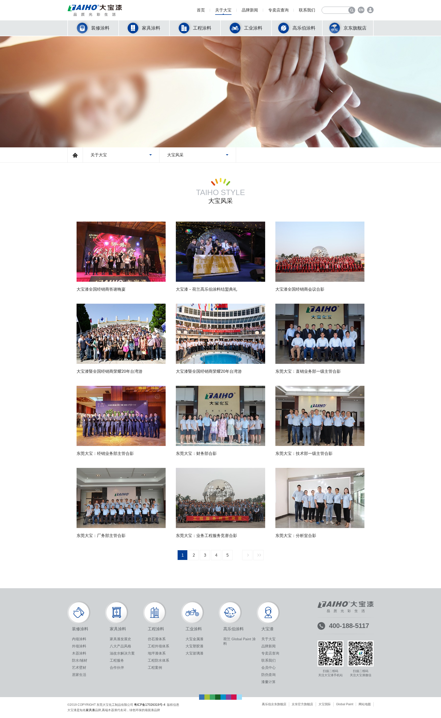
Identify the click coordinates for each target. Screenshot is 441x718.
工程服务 (117, 660)
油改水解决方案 (122, 653)
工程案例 (155, 667)
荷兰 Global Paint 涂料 (239, 641)
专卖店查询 (278, 10)
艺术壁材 (79, 667)
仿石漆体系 (157, 639)
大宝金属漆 (194, 639)
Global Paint (344, 704)
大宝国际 (324, 704)
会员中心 (268, 667)
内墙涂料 (79, 639)
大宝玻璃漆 (194, 653)
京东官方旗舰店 (302, 704)
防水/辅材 (79, 660)
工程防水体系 (158, 660)
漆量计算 (268, 682)
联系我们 (307, 10)
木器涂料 (79, 653)
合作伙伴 (117, 667)
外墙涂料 (79, 646)
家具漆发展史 (120, 639)
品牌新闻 (250, 10)
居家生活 (79, 675)
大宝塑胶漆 (194, 646)
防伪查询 (268, 675)
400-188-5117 (349, 626)
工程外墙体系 (158, 646)
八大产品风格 (120, 646)
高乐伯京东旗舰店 (274, 704)
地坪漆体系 (157, 653)
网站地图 (365, 704)
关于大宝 (223, 10)
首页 (201, 10)
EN (361, 10)
